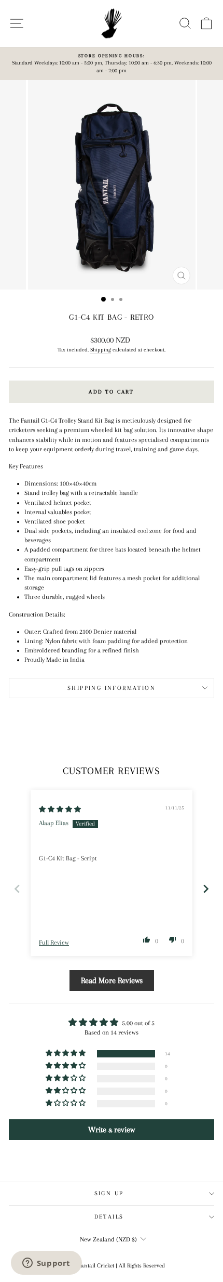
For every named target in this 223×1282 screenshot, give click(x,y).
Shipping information (111, 688)
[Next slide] (206, 888)
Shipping (100, 349)
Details (109, 1216)
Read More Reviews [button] (112, 980)
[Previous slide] (17, 888)
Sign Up (109, 1193)
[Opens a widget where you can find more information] (46, 1264)
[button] (146, 939)
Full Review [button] (54, 942)
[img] (60, 809)
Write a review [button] (111, 1129)
